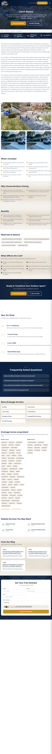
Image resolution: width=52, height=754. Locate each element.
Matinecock (4, 498)
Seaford (20, 468)
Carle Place (16, 474)
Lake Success (12, 503)
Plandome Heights (6, 500)
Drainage (13, 31)
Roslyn (3, 455)
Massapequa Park (13, 468)
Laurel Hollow (5, 495)
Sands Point (4, 442)
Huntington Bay (38, 445)
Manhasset (4, 445)
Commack (44, 450)
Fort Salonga (37, 450)
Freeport (3, 479)
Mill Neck (18, 450)
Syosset (20, 455)
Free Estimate (43, 3)
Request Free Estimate (26, 611)
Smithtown (30, 452)
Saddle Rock (4, 503)
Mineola (22, 484)
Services (7, 31)
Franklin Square (20, 476)
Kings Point (11, 442)
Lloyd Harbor (41, 442)
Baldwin (18, 471)
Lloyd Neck (30, 445)
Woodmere (4, 463)
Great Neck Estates (6, 505)
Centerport (30, 450)
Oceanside (12, 487)
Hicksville (11, 482)
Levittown (4, 484)
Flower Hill (11, 498)
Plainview (4, 458)
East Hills (19, 490)
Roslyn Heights (11, 458)
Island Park (17, 482)
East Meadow (4, 476)
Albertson (12, 471)
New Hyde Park (5, 487)
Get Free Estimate (19, 293)
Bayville (3, 474)
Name (4, 588)
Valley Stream (17, 492)
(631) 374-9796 (33, 3)
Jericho (8, 455)
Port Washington (20, 458)
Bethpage (9, 474)
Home (2, 31)
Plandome (17, 498)
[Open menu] (49, 3)
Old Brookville (14, 447)
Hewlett (10, 463)
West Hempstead (5, 490)
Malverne (16, 484)
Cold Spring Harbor (32, 442)
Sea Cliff (18, 452)
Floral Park (4, 492)
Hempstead (4, 482)
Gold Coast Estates (5, 509)
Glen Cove (10, 479)
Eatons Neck (37, 447)
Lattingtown (11, 450)
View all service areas (16, 509)
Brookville (18, 445)
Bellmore (9, 466)
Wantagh (15, 466)
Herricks (10, 492)
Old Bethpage (5, 471)
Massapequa (4, 468)
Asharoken (30, 447)
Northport (45, 445)
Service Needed (6, 600)
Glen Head (18, 460)
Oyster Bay (4, 460)
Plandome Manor (15, 500)
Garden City (4, 452)
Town (4, 594)
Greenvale (16, 479)
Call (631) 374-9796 (34, 23)
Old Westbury (19, 442)
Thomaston (19, 503)
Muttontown (4, 450)
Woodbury (14, 455)
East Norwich (11, 460)
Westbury (13, 490)
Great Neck (11, 445)
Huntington (44, 447)
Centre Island (13, 495)
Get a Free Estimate (18, 23)
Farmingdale (12, 476)
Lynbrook (10, 484)
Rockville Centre (17, 463)
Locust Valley (11, 452)
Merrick (3, 466)
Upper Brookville (5, 447)
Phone (28, 588)
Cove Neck (20, 495)
